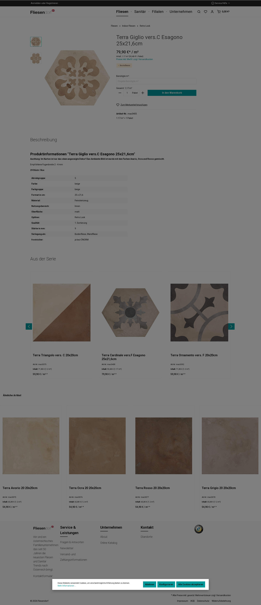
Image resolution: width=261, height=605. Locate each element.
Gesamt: (120, 88)
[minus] (120, 93)
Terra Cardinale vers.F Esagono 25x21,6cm (123, 357)
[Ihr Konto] (212, 12)
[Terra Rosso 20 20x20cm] (163, 446)
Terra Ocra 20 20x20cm (85, 488)
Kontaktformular (43, 576)
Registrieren (52, 3)
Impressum (182, 601)
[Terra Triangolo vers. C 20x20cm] (61, 312)
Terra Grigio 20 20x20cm (219, 488)
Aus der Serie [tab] (43, 258)
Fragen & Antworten (72, 542)
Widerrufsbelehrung (221, 601)
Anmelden (36, 3)
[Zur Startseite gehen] (42, 11)
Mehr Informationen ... (67, 586)
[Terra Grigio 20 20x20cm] (230, 446)
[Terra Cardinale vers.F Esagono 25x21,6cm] (130, 312)
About (103, 536)
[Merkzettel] (206, 12)
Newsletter (66, 548)
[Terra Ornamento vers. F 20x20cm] (199, 312)
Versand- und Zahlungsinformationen (73, 557)
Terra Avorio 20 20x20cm (20, 488)
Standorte (147, 536)
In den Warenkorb (172, 92)
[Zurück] (29, 326)
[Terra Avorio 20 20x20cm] (31, 446)
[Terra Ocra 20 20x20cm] (97, 446)
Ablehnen (149, 584)
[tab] (43, 139)
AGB (192, 601)
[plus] (142, 93)
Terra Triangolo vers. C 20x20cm (55, 355)
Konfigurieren (166, 584)
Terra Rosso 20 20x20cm (152, 488)
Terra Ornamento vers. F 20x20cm (194, 355)
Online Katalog (108, 542)
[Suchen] (199, 12)
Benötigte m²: (122, 76)
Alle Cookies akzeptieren (190, 584)
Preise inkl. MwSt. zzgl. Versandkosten (134, 59)
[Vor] (231, 326)
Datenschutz (203, 601)
